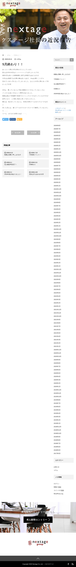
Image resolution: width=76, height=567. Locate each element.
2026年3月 (57, 142)
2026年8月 (57, 125)
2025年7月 (57, 165)
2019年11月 (57, 393)
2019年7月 (57, 403)
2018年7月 (57, 443)
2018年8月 (57, 440)
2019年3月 (57, 416)
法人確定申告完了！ (10, 164)
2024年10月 (57, 196)
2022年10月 (57, 276)
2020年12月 (57, 349)
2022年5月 (57, 293)
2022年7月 (57, 286)
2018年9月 (57, 436)
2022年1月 (57, 306)
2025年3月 (57, 179)
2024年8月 (57, 202)
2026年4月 (57, 139)
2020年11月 (57, 353)
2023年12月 (57, 229)
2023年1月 (57, 266)
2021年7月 (57, 326)
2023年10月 (57, 236)
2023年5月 (57, 252)
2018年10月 (57, 433)
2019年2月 (57, 420)
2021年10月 (57, 316)
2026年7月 (57, 129)
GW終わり (32, 164)
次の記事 (33, 132)
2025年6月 (57, 169)
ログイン (56, 483)
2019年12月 (57, 390)
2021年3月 (57, 339)
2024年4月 (57, 216)
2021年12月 (57, 309)
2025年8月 (57, 162)
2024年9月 (57, 199)
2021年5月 (57, 333)
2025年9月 (57, 159)
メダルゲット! (59, 108)
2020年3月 (57, 380)
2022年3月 (57, 299)
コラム (19, 59)
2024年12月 (57, 189)
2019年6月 (57, 406)
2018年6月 (57, 447)
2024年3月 (57, 219)
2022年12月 (57, 269)
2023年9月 (57, 239)
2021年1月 (57, 346)
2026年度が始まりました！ (12, 174)
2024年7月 (57, 206)
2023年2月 (57, 262)
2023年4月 (57, 256)
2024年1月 (57, 226)
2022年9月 (57, 279)
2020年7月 (57, 366)
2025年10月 (57, 155)
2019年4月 (57, 413)
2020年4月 (57, 376)
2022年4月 (57, 296)
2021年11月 (57, 313)
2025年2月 (57, 182)
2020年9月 (57, 360)
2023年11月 (57, 232)
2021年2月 (57, 343)
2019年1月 (57, 423)
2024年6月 (57, 209)
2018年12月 (57, 426)
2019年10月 (57, 396)
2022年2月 (57, 303)
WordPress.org (58, 493)
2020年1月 (57, 386)
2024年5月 (57, 212)
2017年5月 (57, 453)
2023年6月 (57, 249)
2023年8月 (57, 242)
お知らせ (56, 467)
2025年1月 (57, 186)
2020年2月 (57, 383)
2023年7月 (57, 246)
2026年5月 (57, 135)
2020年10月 (57, 356)
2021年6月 (57, 329)
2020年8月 (57, 363)
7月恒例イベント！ (35, 155)
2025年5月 (57, 172)
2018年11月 (57, 430)
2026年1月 (57, 149)
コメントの (59, 490)
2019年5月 (57, 410)
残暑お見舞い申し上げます (12, 155)
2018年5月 (57, 450)
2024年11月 (57, 192)
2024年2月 (57, 222)
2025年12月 (57, 152)
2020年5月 (57, 373)
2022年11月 (57, 273)
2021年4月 (57, 336)
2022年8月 (57, 283)
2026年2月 (57, 145)
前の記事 (17, 132)
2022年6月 (57, 289)
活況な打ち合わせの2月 (36, 174)
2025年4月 (57, 175)
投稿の (57, 487)
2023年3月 (57, 259)
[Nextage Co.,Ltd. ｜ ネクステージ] (11, 4)
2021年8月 (57, 323)
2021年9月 (57, 319)
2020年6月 (57, 370)
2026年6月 (57, 132)
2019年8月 (57, 400)
